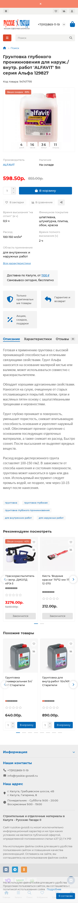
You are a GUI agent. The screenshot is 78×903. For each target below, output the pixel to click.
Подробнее (54, 889)
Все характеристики (17, 263)
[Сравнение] (64, 11)
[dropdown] (6, 11)
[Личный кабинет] (72, 11)
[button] (5, 579)
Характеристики (38, 339)
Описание (11, 339)
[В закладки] (34, 542)
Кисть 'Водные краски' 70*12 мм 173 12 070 (56, 579)
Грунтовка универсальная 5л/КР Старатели (18, 681)
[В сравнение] (34, 550)
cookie (39, 846)
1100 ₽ (45, 275)
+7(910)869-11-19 (49, 24)
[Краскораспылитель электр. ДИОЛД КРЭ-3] (20, 555)
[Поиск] (71, 38)
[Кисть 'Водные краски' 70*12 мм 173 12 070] (57, 555)
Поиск (15, 48)
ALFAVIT (9, 165)
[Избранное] (56, 11)
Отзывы (65, 339)
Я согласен (66, 895)
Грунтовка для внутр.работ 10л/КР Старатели (56, 681)
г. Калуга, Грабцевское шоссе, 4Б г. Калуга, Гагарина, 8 (30, 793)
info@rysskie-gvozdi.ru (22, 775)
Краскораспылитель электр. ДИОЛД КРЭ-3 (19, 579)
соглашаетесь (12, 857)
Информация (15, 752)
